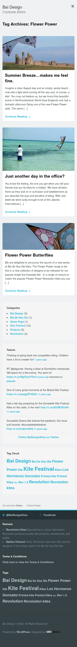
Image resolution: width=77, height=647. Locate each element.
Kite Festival (17, 325)
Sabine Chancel (15, 541)
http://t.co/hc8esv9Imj (20, 428)
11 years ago (44, 394)
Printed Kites (43, 595)
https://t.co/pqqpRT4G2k (22, 394)
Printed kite (48, 476)
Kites (58, 470)
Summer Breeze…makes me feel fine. (36, 78)
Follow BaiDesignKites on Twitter (38, 437)
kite (20, 470)
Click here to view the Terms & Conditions (28, 562)
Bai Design (12, 7)
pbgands (11, 381)
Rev (16, 482)
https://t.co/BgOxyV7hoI (21, 376)
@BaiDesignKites (17, 515)
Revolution (17, 333)
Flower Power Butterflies (29, 255)
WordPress (23, 632)
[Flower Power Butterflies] (38, 236)
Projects (15, 329)
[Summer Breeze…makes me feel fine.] (38, 53)
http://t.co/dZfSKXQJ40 (55, 407)
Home (19, 505)
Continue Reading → (17, 116)
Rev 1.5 (23, 482)
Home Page (17, 321)
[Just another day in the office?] (38, 149)
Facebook (50, 515)
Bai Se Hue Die (19, 317)
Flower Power (59, 580)
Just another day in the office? (35, 176)
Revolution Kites (16, 529)
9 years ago (43, 376)
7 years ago (41, 359)
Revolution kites (37, 601)
